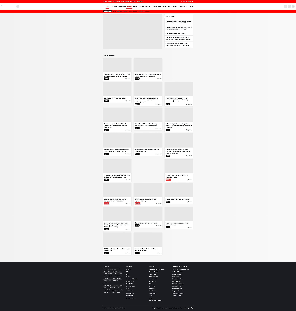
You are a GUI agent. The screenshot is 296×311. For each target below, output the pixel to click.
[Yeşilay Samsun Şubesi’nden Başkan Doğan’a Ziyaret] (179, 218)
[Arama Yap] (285, 6)
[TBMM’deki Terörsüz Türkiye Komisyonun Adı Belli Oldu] (117, 244)
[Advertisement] (179, 69)
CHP (115, 273)
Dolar (105, 283)
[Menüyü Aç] (17, 6)
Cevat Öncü (107, 290)
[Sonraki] (115, 11)
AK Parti (121, 273)
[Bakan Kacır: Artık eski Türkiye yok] (179, 33)
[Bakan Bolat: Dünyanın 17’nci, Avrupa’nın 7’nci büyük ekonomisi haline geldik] (148, 119)
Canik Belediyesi (108, 276)
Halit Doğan (107, 271)
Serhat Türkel (107, 280)
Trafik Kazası (107, 278)
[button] (289, 6)
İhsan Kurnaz (117, 276)
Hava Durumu (112, 287)
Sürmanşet (106, 266)
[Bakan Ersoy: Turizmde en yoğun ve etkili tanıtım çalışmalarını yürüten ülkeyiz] (179, 22)
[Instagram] (192, 308)
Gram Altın (106, 292)
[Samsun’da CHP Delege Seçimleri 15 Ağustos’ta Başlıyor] (148, 194)
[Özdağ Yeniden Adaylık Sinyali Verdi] (148, 217)
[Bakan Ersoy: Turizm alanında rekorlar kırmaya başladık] (148, 144)
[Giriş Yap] (293, 6)
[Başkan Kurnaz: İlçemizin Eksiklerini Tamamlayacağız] (179, 170)
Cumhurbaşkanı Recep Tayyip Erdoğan (113, 285)
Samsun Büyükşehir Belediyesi (111, 269)
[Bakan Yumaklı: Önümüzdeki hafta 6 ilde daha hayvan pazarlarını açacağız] (117, 144)
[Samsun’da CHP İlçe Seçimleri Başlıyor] (179, 193)
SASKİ (119, 287)
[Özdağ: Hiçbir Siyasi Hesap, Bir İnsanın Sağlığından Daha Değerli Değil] (132, 31)
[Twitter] (188, 308)
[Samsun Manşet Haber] (8, 6)
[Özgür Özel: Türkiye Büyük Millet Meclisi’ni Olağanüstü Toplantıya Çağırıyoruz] (117, 170)
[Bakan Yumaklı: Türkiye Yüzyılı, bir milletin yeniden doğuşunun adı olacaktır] (179, 28)
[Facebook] (185, 308)
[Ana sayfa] (107, 6)
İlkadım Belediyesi (108, 273)
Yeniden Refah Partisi (117, 290)
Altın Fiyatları (116, 280)
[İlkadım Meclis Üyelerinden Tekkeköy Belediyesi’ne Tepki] (148, 244)
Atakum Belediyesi (116, 271)
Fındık (113, 292)
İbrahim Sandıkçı (117, 278)
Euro (105, 287)
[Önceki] (113, 11)
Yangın (118, 292)
